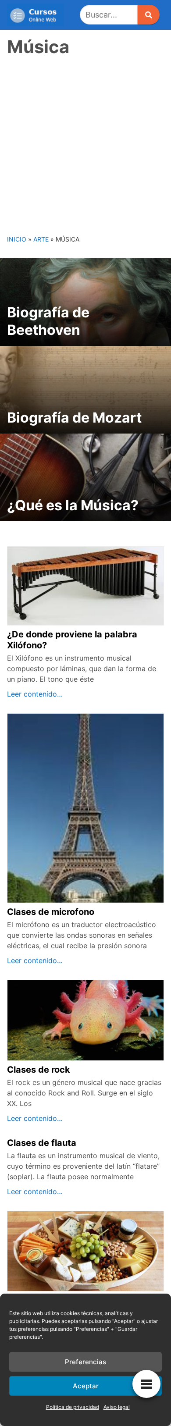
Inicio (16, 239)
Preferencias (85, 1362)
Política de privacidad (72, 1407)
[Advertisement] (85, 144)
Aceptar (86, 1386)
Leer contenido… (35, 694)
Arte (41, 239)
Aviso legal (116, 1407)
